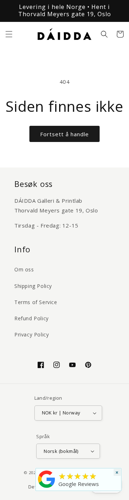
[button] (9, 34)
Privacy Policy (31, 334)
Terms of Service (35, 302)
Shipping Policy (33, 286)
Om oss (24, 269)
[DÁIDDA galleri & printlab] (46, 487)
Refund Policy (31, 318)
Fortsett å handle (64, 134)
